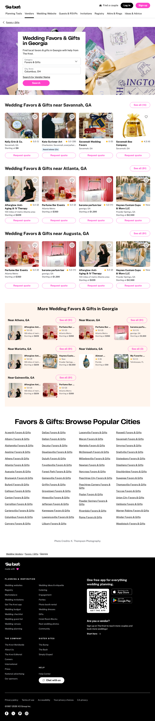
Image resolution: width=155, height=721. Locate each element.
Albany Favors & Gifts (17, 439)
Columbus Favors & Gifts (19, 517)
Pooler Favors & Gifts (91, 494)
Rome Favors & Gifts (90, 517)
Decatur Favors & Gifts (54, 445)
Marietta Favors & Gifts (92, 445)
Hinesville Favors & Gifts (55, 497)
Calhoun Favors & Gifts (18, 491)
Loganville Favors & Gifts (93, 432)
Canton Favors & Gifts (17, 497)
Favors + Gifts (12, 22)
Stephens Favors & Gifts (129, 465)
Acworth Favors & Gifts (18, 432)
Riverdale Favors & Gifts (92, 510)
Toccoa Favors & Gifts (128, 491)
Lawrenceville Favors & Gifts (58, 517)
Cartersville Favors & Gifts (19, 510)
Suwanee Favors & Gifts (129, 478)
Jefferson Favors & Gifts (55, 504)
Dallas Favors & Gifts (54, 432)
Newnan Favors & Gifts (92, 465)
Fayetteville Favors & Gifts (57, 465)
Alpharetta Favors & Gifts (19, 445)
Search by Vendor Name (36, 77)
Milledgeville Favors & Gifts (94, 458)
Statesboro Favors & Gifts (130, 458)
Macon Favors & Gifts (91, 439)
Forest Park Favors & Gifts (56, 471)
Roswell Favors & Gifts (129, 432)
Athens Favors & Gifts (17, 458)
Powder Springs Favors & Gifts (93, 502)
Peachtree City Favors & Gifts (95, 478)
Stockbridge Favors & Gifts (131, 471)
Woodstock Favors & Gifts (130, 523)
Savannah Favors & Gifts (130, 439)
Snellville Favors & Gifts (129, 452)
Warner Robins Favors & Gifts (132, 510)
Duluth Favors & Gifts (54, 458)
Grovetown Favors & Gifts (56, 491)
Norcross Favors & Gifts (92, 471)
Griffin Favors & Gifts (54, 484)
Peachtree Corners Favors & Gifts (94, 486)
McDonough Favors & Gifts (94, 452)
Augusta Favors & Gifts (18, 471)
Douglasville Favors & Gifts (57, 452)
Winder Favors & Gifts (128, 517)
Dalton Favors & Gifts (54, 439)
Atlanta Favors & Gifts (17, 465)
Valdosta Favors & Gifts (129, 504)
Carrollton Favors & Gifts (19, 504)
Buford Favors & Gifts (17, 484)
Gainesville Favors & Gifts (56, 478)
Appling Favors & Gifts (17, 452)
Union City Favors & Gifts (130, 497)
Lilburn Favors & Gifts (54, 523)
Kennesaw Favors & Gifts (56, 510)
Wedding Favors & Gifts (48, 104)
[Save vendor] (35, 116)
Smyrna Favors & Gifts (128, 445)
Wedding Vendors (14, 554)
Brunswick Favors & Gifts (19, 478)
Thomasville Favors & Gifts (131, 484)
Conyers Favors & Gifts (18, 523)
